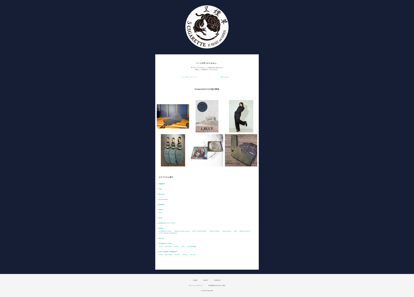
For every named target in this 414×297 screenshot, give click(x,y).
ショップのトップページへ (189, 77)
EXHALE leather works (182, 231)
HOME (195, 280)
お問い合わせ (224, 77)
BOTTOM (168, 246)
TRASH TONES (214, 231)
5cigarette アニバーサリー (167, 223)
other (183, 246)
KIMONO (162, 184)
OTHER (184, 254)
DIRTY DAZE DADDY (199, 231)
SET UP (161, 238)
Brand (161, 228)
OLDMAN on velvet (165, 231)
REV (235, 231)
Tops (160, 189)
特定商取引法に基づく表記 (217, 285)
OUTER (176, 246)
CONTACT (217, 280)
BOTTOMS (168, 254)
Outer (161, 218)
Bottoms (162, 194)
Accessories (163, 199)
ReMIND (161, 204)
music (161, 212)
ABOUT (205, 280)
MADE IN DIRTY (245, 231)
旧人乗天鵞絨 (192, 246)
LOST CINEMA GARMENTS (168, 233)
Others (161, 209)
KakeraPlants (226, 231)
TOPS (161, 246)
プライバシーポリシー (196, 285)
